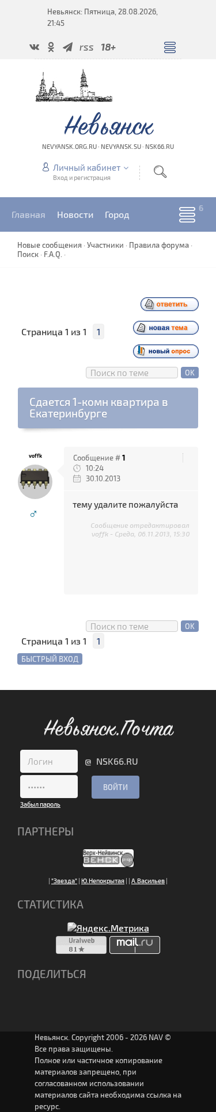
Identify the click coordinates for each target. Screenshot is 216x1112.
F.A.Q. (53, 254)
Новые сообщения (49, 245)
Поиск (28, 254)
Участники (105, 245)
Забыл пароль (40, 804)
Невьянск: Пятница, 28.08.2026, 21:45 (102, 17)
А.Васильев (148, 880)
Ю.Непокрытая (102, 880)
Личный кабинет (86, 167)
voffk (35, 456)
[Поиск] (160, 171)
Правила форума (159, 245)
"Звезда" (64, 880)
